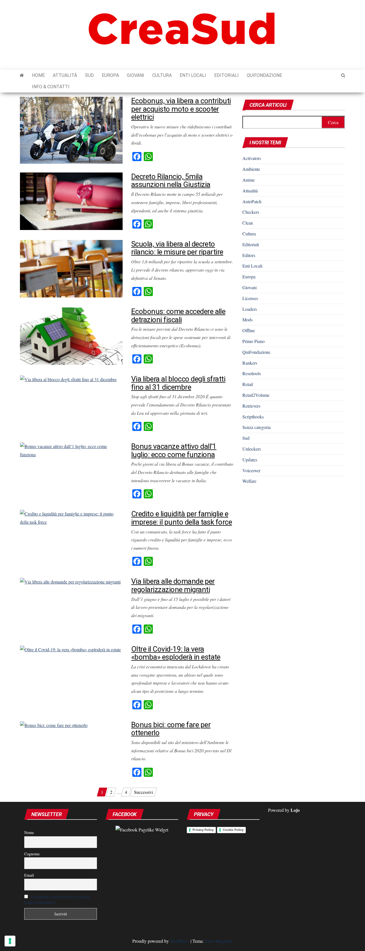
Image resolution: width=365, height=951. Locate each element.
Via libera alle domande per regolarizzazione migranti (173, 585)
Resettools (251, 373)
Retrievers (251, 406)
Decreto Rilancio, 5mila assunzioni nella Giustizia (170, 180)
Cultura (162, 75)
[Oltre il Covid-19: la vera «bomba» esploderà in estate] (70, 649)
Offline (248, 330)
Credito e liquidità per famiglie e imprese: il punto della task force (181, 518)
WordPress (179, 941)
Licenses (250, 298)
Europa (110, 75)
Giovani (135, 75)
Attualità (65, 75)
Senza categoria (256, 427)
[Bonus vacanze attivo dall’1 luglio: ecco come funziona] (71, 450)
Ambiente (251, 169)
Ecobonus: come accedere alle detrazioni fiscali (178, 315)
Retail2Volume (255, 395)
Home (38, 75)
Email (29, 875)
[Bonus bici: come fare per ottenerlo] (54, 725)
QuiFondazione (264, 75)
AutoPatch (251, 201)
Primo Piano (253, 341)
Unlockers (251, 449)
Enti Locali (193, 75)
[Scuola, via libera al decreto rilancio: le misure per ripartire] (71, 268)
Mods (247, 320)
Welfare (249, 481)
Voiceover (251, 470)
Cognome (32, 853)
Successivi (143, 792)
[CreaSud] (22, 75)
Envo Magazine (219, 941)
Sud (89, 75)
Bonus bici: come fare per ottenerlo (170, 728)
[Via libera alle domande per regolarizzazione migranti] (70, 581)
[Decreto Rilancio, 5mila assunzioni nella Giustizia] (71, 201)
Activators (251, 158)
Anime (248, 180)
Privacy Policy (203, 830)
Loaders (249, 309)
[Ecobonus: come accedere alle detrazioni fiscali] (71, 335)
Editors (248, 255)
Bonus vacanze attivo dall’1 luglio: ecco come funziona (173, 450)
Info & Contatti (51, 86)
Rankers (249, 363)
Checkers (250, 212)
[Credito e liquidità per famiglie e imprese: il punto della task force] (71, 517)
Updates (249, 460)
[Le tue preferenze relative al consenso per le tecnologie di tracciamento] (10, 941)
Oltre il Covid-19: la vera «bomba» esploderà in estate (175, 653)
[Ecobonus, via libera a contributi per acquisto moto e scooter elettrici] (71, 129)
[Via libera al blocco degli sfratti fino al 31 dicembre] (68, 379)
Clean (247, 223)
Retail (247, 384)
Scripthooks (253, 417)
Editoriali (226, 75)
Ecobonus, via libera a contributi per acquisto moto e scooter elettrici (181, 108)
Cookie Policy (233, 830)
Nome (29, 832)
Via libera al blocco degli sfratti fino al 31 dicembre (178, 383)
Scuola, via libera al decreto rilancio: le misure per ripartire (177, 248)
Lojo (295, 810)
